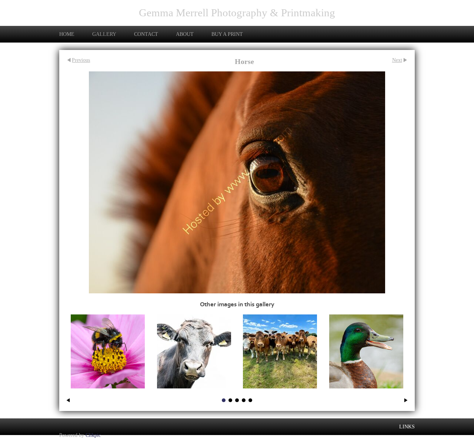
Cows (280, 392)
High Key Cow (194, 392)
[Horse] (237, 182)
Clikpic (93, 435)
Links (407, 426)
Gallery (104, 34)
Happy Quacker (366, 392)
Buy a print (227, 34)
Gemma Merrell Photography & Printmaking (237, 12)
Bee (108, 392)
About (185, 34)
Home (66, 34)
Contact (146, 34)
